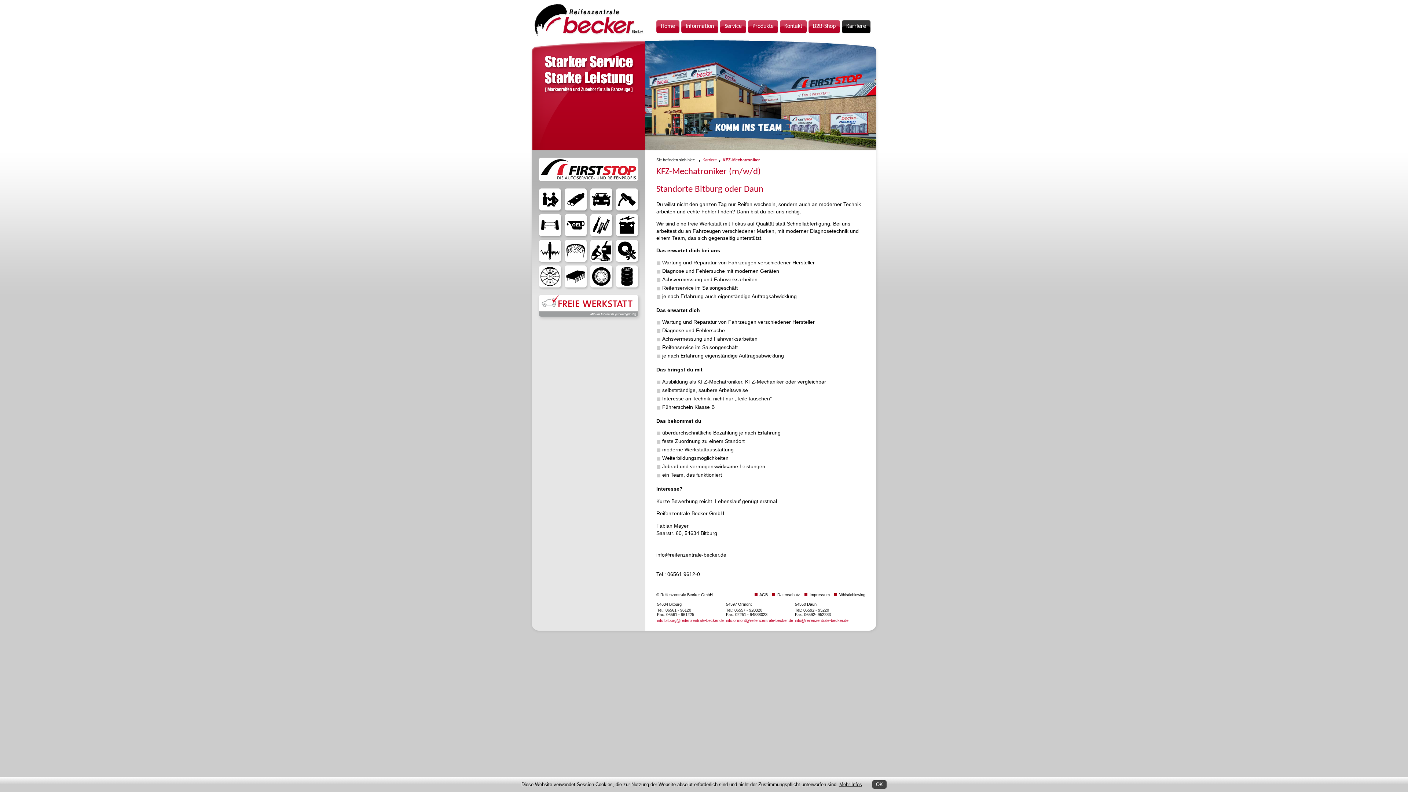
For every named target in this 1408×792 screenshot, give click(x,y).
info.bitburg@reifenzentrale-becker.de (690, 620)
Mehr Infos (850, 784)
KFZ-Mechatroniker (741, 160)
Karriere (710, 160)
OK (879, 784)
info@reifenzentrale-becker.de (821, 620)
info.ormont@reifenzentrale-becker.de (759, 620)
